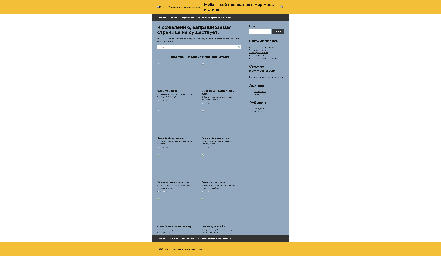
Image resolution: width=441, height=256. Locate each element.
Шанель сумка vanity (213, 226)
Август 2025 (259, 94)
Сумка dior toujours (258, 50)
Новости (174, 18)
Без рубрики (260, 109)
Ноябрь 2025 (260, 92)
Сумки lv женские (167, 91)
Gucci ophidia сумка (258, 53)
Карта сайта (188, 18)
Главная (162, 18)
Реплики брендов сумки (215, 138)
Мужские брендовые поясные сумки (219, 92)
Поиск (252, 26)
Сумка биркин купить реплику (174, 226)
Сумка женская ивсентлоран (263, 58)
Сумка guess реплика (214, 182)
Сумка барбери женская (171, 138)
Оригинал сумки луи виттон (173, 182)
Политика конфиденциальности (214, 18)
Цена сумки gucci (257, 55)
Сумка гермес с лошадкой (262, 47)
